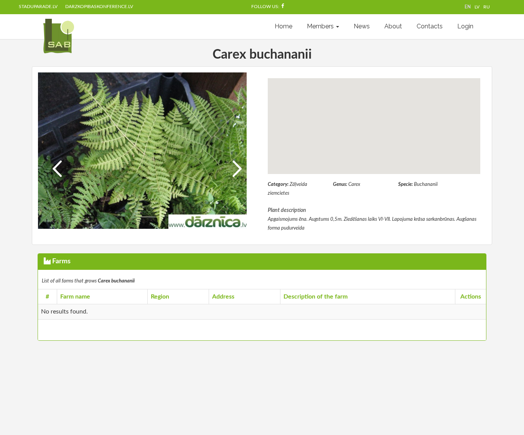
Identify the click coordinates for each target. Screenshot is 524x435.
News (362, 26)
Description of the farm (315, 297)
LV (477, 7)
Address (223, 297)
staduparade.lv (38, 6)
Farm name (75, 297)
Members (321, 26)
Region (160, 297)
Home (283, 26)
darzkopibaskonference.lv (99, 6)
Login (465, 26)
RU (486, 7)
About (393, 26)
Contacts (430, 26)
